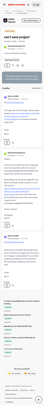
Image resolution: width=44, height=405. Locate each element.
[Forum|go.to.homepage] (16, 4)
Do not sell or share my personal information (18, 398)
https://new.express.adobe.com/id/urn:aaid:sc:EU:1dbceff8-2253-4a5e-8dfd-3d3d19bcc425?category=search (22, 191)
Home (7, 11)
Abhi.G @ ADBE (13, 96)
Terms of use (24, 390)
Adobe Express (31, 11)
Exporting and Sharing (12, 60)
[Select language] (28, 5)
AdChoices (10, 402)
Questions (7, 311)
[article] (22, 120)
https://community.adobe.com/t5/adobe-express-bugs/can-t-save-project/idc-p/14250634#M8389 (22, 116)
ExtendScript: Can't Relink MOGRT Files (18, 326)
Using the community (11, 390)
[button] (4, 5)
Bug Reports (9, 13)
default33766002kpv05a (16, 46)
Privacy (32, 390)
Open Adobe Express (31, 20)
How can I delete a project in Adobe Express (19, 337)
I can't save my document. (13, 349)
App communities (18, 11)
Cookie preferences (10, 394)
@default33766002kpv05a (15, 102)
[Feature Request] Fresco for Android (17, 315)
